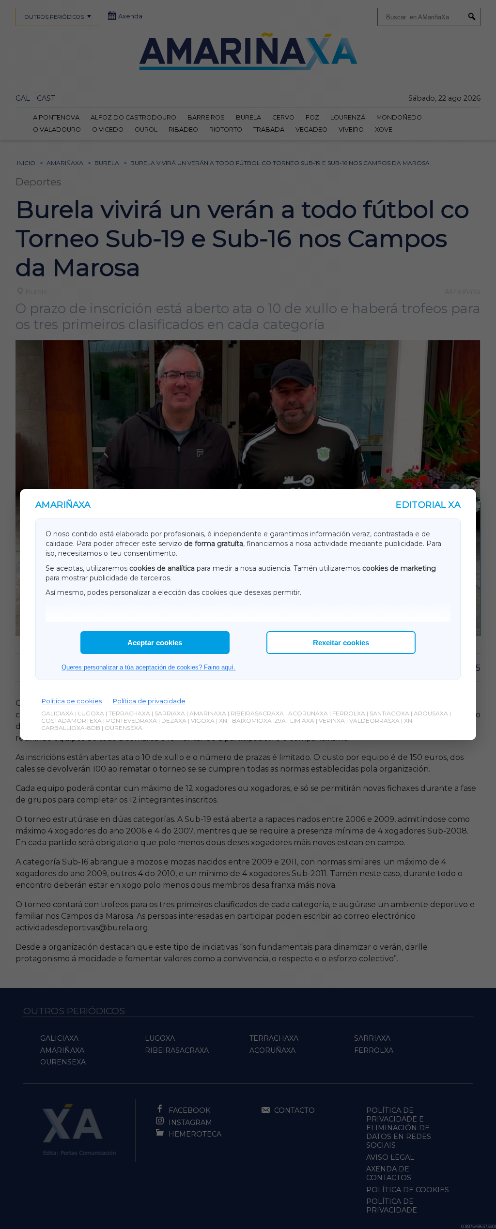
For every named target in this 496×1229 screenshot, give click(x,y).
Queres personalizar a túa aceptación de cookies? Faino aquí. (148, 667)
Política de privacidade (149, 701)
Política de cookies (72, 701)
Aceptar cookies (154, 642)
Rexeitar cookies (341, 642)
